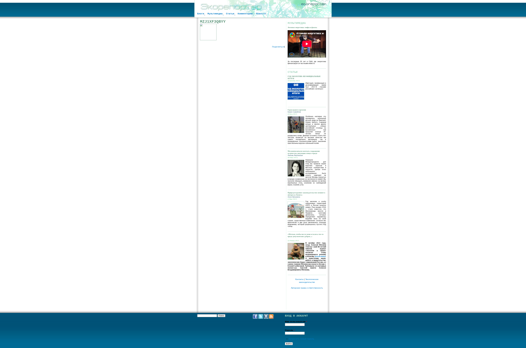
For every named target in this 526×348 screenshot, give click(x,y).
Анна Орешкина (294, 197)
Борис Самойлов (294, 112)
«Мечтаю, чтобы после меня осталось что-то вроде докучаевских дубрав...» (306, 235)
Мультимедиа (215, 14)
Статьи (230, 14)
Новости (261, 14)
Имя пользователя (296, 322)
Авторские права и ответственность (307, 288)
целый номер (320, 256)
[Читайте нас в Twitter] (260, 318)
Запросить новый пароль (301, 339)
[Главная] (263, 8)
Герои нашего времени (297, 110)
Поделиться (278, 47)
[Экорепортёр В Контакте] (266, 318)
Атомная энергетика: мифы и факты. (302, 27)
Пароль (290, 330)
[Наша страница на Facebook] (255, 318)
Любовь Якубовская (295, 155)
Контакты (299, 279)
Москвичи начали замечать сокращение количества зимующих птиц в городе (304, 152)
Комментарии (245, 14)
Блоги (200, 14)
